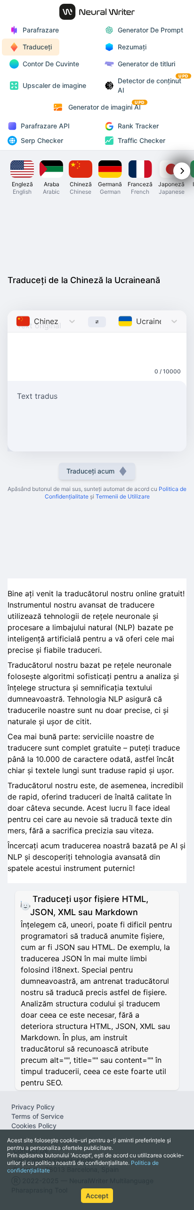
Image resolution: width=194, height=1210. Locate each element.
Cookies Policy (34, 1126)
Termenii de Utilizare (123, 496)
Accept (97, 1196)
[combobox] (17, 321)
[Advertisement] (97, 234)
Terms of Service (37, 1116)
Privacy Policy (33, 1107)
